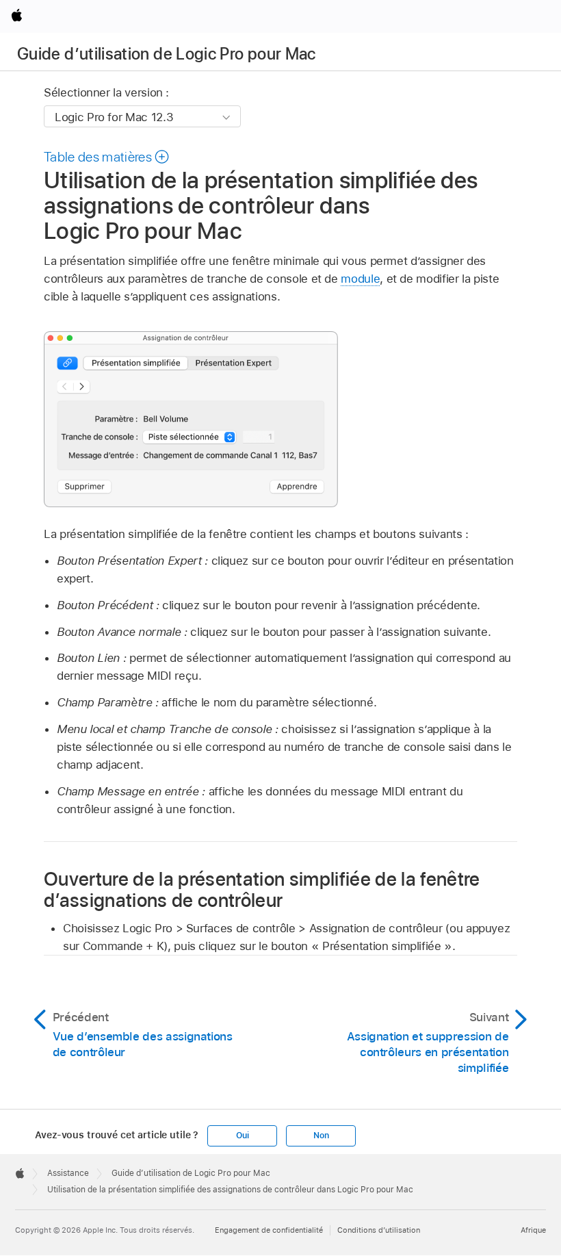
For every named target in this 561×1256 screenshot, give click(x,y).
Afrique (533, 1230)
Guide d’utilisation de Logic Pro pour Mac (166, 54)
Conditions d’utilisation (378, 1230)
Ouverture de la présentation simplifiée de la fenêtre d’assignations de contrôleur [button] (262, 889)
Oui (242, 1135)
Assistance (68, 1173)
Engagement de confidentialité (269, 1230)
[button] (107, 157)
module (360, 278)
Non (320, 1135)
